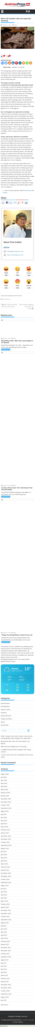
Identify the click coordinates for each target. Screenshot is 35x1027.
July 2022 (3, 926)
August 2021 (5, 960)
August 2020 (5, 997)
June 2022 (4, 929)
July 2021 (3, 963)
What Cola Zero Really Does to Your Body (14, 746)
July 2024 (3, 851)
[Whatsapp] (27, 63)
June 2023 (4, 892)
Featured (3, 712)
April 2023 (4, 898)
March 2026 (4, 789)
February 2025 (5, 830)
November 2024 (6, 839)
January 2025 (5, 833)
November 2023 (6, 876)
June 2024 (4, 854)
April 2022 (4, 935)
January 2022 (5, 944)
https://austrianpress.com (15, 255)
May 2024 (4, 858)
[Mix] (23, 63)
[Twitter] (6, 63)
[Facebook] (2, 63)
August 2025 (5, 811)
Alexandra (28, 190)
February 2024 (5, 867)
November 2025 (6, 802)
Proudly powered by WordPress (11, 1020)
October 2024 (5, 842)
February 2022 (5, 941)
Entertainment (5, 706)
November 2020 (6, 988)
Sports (3, 722)
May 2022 (4, 932)
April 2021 (4, 972)
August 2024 (5, 848)
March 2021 (4, 975)
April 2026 (4, 786)
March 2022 (4, 938)
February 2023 (5, 904)
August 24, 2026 (6, 632)
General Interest (6, 299)
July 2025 (3, 814)
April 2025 (4, 823)
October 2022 (5, 916)
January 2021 (5, 981)
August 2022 (5, 923)
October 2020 (5, 991)
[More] (30, 63)
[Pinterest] (16, 63)
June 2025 (4, 817)
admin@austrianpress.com (15, 251)
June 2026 (4, 780)
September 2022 (6, 919)
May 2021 (4, 969)
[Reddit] (9, 63)
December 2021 (6, 947)
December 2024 (6, 836)
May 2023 (4, 895)
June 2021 (4, 966)
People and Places (6, 719)
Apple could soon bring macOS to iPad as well (9, 305)
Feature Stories (5, 709)
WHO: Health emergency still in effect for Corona (26, 306)
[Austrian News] (2, 11)
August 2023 (5, 885)
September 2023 (6, 882)
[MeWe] (20, 63)
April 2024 (4, 861)
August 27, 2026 (6, 338)
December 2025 (6, 799)
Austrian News (5, 703)
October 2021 (5, 954)
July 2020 (3, 1000)
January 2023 (5, 907)
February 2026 (5, 792)
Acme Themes (18, 1022)
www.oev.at (4, 1005)
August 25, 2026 (6, 485)
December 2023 (6, 873)
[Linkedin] (13, 63)
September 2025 (6, 808)
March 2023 (4, 901)
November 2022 (6, 913)
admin (15, 25)
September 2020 (6, 994)
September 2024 (6, 845)
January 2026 (5, 796)
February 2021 (5, 978)
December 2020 (6, 984)
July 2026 (3, 777)
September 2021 (6, 957)
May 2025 (4, 820)
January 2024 (5, 870)
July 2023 (3, 888)
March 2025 (4, 827)
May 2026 (4, 783)
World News (4, 725)
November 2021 (6, 950)
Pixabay (5, 192)
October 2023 (5, 879)
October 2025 (5, 805)
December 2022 (6, 910)
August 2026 (5, 774)
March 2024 (4, 864)
